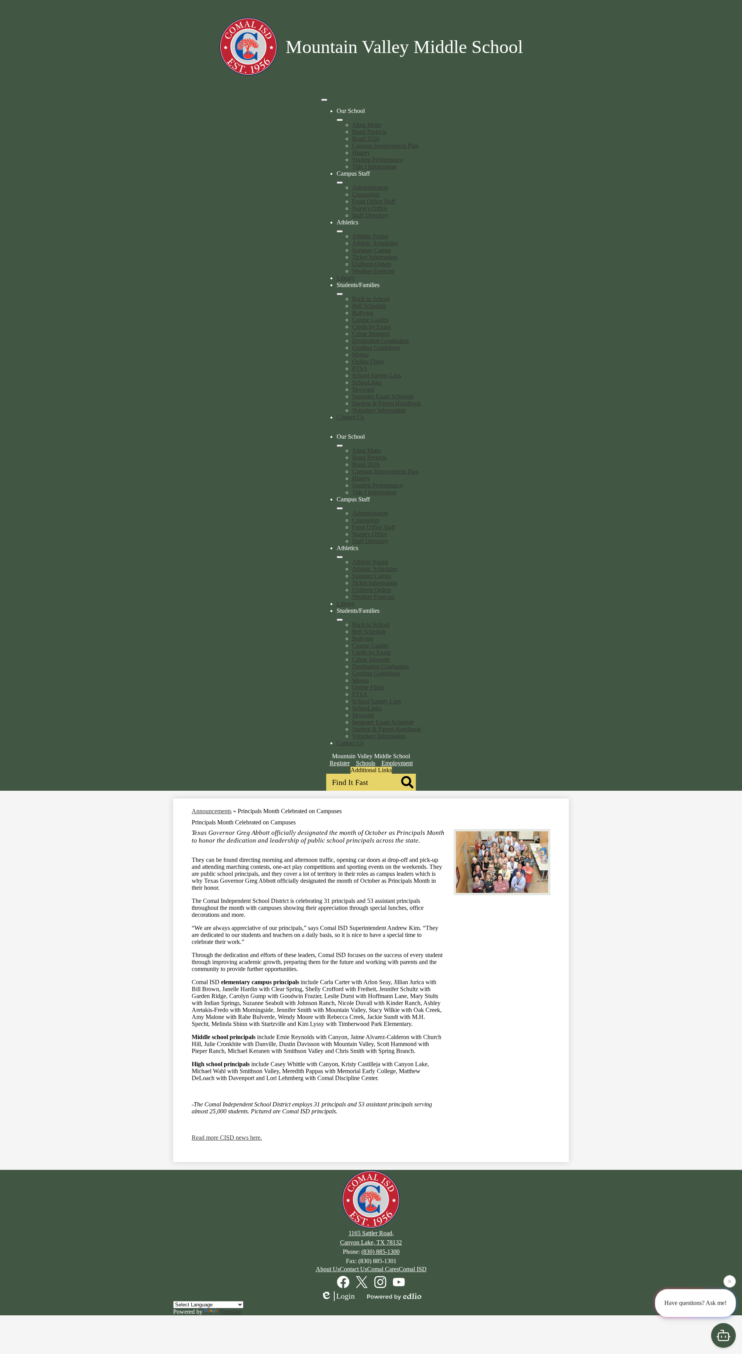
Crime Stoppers (371, 333)
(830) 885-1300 (380, 1251)
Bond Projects (369, 131)
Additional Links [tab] (371, 770)
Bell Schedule (369, 306)
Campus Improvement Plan (385, 145)
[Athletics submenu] (340, 231)
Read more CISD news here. (227, 1137)
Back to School (371, 299)
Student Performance (377, 159)
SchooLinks (366, 382)
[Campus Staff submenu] (340, 182)
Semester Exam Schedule (383, 396)
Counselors (366, 194)
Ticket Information (374, 257)
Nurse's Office (369, 208)
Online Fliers (368, 361)
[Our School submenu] (340, 120)
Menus (360, 354)
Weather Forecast (373, 271)
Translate (231, 1311)
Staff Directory (370, 215)
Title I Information (374, 166)
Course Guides (370, 319)
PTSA (360, 368)
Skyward (363, 389)
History (361, 152)
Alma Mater (366, 124)
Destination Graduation (380, 340)
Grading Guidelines (376, 347)
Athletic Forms (370, 236)
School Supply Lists (376, 375)
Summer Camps (371, 250)
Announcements (211, 811)
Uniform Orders (371, 264)
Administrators (370, 187)
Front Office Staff (373, 201)
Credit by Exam (371, 326)
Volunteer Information (379, 410)
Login (345, 1296)
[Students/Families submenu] (340, 294)
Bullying (362, 312)
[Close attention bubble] (729, 1282)
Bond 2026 (366, 138)
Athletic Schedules (375, 243)
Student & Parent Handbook (386, 403)
